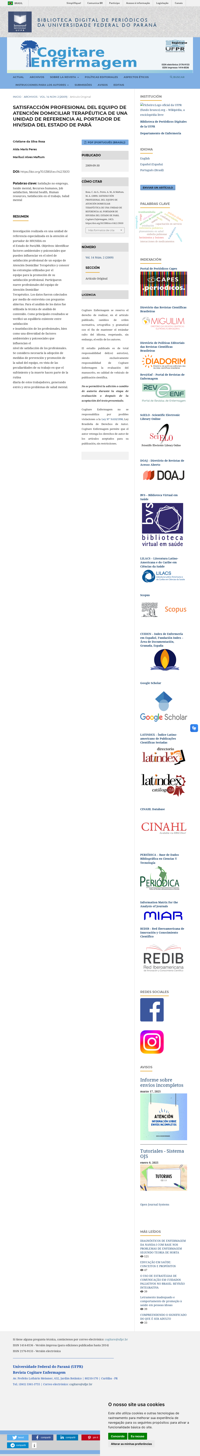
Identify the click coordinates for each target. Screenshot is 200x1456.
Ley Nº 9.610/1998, (112, 419)
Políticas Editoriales (101, 77)
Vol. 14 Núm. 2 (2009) (53, 96)
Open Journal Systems (154, 1204)
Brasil (14, 3)
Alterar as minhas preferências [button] (131, 1443)
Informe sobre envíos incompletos (161, 1082)
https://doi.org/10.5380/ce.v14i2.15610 (45, 171)
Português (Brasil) (152, 170)
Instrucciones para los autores (41, 84)
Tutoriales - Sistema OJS (162, 1153)
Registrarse (179, 42)
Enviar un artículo (158, 187)
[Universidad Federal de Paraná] (163, 110)
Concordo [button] (118, 1436)
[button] (18, 1437)
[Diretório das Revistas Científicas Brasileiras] (163, 322)
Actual (18, 77)
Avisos (103, 84)
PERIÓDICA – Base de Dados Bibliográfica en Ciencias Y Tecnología (159, 858)
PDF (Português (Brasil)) (106, 142)
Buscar (178, 77)
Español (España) (151, 164)
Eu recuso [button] (137, 1436)
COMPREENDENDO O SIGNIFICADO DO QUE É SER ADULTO (163, 1317)
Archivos (37, 77)
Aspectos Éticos (136, 77)
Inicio (17, 96)
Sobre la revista (63, 77)
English (145, 158)
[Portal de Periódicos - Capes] (163, 283)
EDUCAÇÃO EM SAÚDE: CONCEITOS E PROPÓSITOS (158, 1264)
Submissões (83, 84)
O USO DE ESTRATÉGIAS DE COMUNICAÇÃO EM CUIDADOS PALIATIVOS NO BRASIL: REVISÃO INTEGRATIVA (162, 1281)
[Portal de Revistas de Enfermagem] (163, 392)
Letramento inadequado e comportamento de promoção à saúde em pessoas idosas (161, 1301)
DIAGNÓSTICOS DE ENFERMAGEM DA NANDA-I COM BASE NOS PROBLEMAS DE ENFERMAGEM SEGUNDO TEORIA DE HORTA (163, 1246)
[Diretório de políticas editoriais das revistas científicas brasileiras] (163, 361)
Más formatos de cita (101, 230)
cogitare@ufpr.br (80, 1384)
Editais (118, 84)
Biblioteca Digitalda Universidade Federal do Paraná (97, 22)
